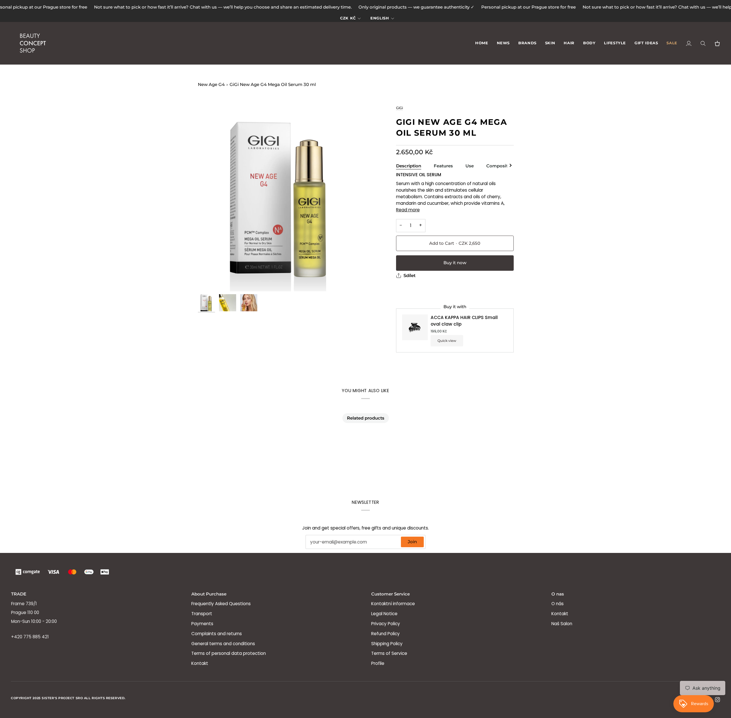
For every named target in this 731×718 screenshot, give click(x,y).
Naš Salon (561, 624)
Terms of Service (389, 653)
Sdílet (409, 275)
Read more (408, 210)
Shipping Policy (387, 644)
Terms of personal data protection (228, 653)
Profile (377, 663)
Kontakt (199, 663)
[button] (527, 43)
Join (412, 541)
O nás (557, 604)
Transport (201, 614)
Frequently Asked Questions (221, 604)
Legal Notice (384, 614)
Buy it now (454, 262)
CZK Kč (348, 18)
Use (469, 166)
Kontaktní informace (393, 604)
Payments (202, 624)
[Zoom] (282, 198)
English (379, 18)
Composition (500, 166)
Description (408, 166)
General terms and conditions (223, 644)
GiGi (399, 108)
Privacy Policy (385, 624)
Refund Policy (385, 634)
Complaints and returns (216, 634)
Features (443, 166)
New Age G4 (211, 84)
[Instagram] (717, 699)
